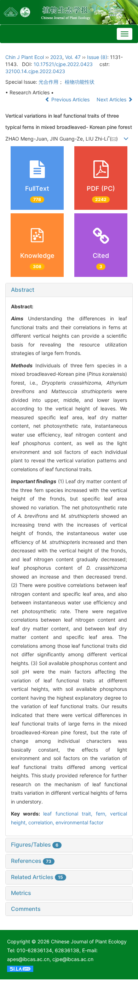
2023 (56, 57)
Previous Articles (70, 99)
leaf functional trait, (69, 814)
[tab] (69, 290)
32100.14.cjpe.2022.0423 (35, 71)
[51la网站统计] (20, 968)
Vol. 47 (73, 57)
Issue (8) (97, 57)
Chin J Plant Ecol (24, 57)
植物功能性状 (79, 82)
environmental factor (79, 822)
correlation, (42, 822)
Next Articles (112, 99)
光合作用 (48, 82)
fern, (103, 814)
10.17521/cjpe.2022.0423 (63, 64)
